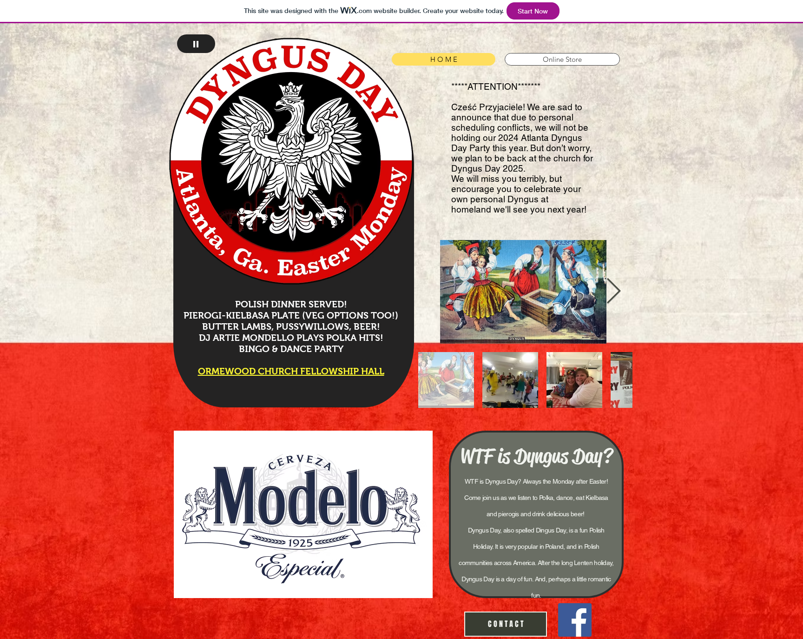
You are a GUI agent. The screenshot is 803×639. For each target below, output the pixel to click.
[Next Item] (614, 292)
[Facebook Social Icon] (575, 620)
